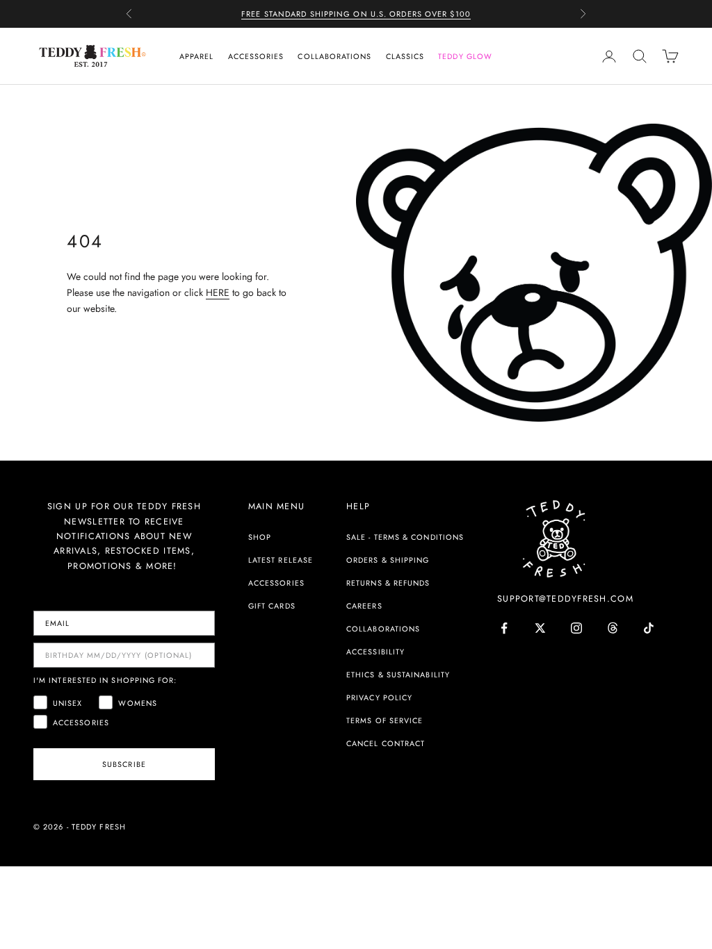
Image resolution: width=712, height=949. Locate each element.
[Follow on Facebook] (504, 628)
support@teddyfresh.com (565, 599)
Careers (364, 605)
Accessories (256, 56)
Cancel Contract (385, 743)
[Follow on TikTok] (649, 628)
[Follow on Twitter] (540, 628)
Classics (405, 56)
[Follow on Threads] (613, 628)
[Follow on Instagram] (576, 628)
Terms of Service (384, 720)
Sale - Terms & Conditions (405, 537)
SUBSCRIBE (124, 764)
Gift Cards (272, 605)
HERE (217, 292)
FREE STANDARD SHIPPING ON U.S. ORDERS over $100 (356, 13)
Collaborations (334, 56)
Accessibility (375, 651)
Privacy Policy (379, 697)
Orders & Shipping (387, 560)
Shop (259, 537)
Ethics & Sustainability (398, 674)
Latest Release (280, 560)
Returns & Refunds (388, 582)
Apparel (196, 56)
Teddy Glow (465, 56)
